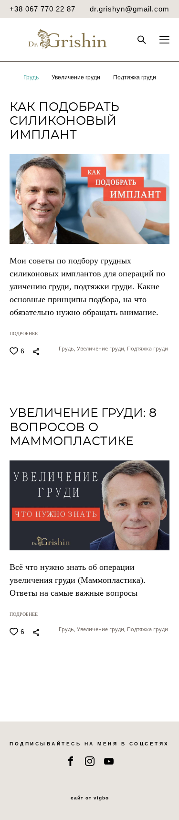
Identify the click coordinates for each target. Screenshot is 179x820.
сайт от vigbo (90, 798)
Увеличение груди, (102, 348)
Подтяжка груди (134, 77)
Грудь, (68, 348)
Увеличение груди (77, 77)
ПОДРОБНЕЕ (24, 333)
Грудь (31, 77)
